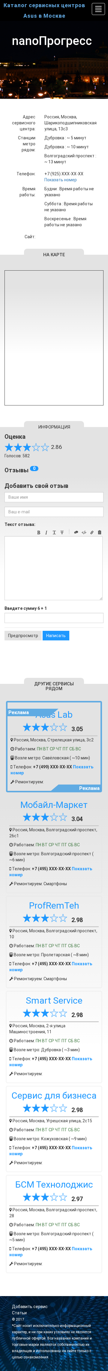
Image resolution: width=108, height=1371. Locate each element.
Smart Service (54, 1000)
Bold (39, 533)
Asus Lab (54, 714)
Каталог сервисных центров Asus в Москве (44, 10)
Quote (76, 533)
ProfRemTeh (54, 905)
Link (92, 533)
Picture (100, 533)
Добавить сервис (30, 1306)
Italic (47, 533)
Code (84, 533)
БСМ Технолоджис (54, 1184)
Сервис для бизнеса (54, 1095)
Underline (54, 533)
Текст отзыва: (19, 524)
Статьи (19, 1312)
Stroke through (62, 533)
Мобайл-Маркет (54, 805)
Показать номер (60, 179)
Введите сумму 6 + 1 (25, 608)
